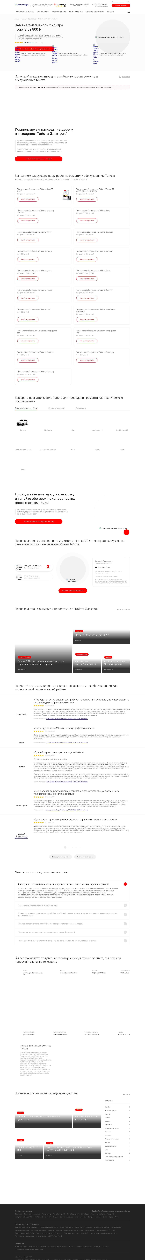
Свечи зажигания (117, 1146)
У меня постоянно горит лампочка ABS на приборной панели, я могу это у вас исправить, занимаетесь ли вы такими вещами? (67, 914)
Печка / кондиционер (117, 1128)
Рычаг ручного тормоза (44, 1233)
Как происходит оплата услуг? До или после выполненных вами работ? (50, 924)
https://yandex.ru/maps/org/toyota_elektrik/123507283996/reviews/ (67, 718)
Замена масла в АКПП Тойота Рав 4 (49, 1236)
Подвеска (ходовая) (38, 1230)
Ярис (111, 1217)
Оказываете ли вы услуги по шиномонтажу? (38, 905)
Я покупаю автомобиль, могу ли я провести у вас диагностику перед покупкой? (63, 884)
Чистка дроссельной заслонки (101, 1233)
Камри (90, 1217)
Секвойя (48, 1217)
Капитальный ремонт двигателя (26, 1227)
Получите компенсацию (39, 159)
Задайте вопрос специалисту (72, 591)
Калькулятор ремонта (121, 5)
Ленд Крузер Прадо (88, 1214)
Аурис (117, 1217)
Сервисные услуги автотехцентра (27, 1224)
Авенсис (83, 1217)
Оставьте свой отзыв (85, 857)
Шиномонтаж (116, 1227)
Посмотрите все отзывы (60, 857)
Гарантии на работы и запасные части (29, 1249)
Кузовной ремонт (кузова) (105, 1230)
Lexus (116, 1233)
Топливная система (55, 1230)
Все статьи (126, 1094)
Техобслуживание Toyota (49, 1227)
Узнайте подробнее (28, 199)
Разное (117, 1117)
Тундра (55, 1217)
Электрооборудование (83, 1227)
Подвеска (117, 1135)
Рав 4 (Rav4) (38, 1217)
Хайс (76, 1217)
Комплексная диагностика (73, 1230)
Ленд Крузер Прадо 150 (23, 1217)
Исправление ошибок (101, 1227)
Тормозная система (22, 1230)
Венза (62, 1217)
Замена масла (117, 1160)
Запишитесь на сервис (101, 6)
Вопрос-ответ (34, 1246)
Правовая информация (23, 1257)
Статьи (71, 1246)
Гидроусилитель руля (117, 1139)
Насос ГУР (84, 1233)
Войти (128, 2)
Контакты (105, 1246)
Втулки (117, 1142)
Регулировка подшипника (24, 1236)
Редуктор (58, 1233)
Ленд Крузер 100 (59, 1214)
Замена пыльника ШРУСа (24, 1233)
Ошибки (117, 1107)
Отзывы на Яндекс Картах (57, 1246)
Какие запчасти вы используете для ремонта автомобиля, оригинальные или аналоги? (57, 941)
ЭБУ (117, 1149)
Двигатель (117, 1125)
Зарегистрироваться (118, 2)
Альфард (69, 1217)
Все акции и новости (123, 609)
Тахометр (117, 1114)
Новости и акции (21, 1246)
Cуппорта (117, 1121)
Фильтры (117, 1153)
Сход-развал (89, 1230)
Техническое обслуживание (117, 1157)
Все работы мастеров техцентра (88, 1246)
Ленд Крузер (46, 1214)
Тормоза (117, 1132)
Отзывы (43, 1246)
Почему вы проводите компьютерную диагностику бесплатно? (46, 932)
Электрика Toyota (66, 1227)
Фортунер (18, 1214)
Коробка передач (117, 1110)
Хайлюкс (37, 1214)
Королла (98, 1217)
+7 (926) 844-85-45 (100, 4)
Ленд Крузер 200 (73, 1214)
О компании (19, 1244)
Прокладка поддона (71, 1233)
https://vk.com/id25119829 (21, 838)
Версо (105, 1217)
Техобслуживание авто (23, 1211)
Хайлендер (28, 1214)
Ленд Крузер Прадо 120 (106, 1214)
